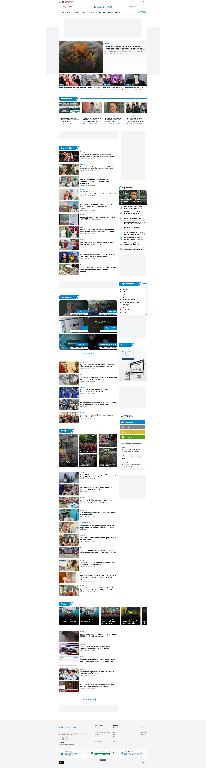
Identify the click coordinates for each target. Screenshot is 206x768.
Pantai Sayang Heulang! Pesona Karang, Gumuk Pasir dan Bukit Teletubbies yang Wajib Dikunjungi (98, 206)
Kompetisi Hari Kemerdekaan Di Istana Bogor (87, 451)
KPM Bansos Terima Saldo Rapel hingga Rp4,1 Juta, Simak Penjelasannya (96, 488)
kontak (97, 734)
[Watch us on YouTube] (68, 2)
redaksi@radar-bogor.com (66, 744)
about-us (98, 739)
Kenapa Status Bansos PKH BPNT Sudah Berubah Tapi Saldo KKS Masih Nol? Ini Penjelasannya (98, 660)
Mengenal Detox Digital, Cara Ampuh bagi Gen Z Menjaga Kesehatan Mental (134, 89)
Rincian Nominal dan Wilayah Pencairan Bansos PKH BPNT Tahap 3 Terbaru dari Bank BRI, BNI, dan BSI (98, 577)
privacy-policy (99, 730)
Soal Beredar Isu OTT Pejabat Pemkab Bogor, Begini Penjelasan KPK (131, 201)
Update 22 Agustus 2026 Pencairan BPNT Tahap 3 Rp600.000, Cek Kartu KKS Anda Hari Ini (98, 218)
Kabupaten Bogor (85, 522)
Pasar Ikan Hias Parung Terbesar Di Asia (68, 463)
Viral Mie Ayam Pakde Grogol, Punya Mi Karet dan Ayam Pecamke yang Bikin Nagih (98, 378)
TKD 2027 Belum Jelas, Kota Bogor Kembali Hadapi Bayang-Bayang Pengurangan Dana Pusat (136, 120)
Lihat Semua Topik (88, 353)
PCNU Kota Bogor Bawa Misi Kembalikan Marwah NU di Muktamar (98, 514)
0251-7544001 (62, 740)
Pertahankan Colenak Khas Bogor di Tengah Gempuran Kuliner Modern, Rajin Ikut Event (70, 89)
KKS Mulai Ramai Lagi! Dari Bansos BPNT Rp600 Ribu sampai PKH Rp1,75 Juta (97, 243)
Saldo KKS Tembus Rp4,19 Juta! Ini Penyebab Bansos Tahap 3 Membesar (96, 416)
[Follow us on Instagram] (66, 2)
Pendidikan (116, 739)
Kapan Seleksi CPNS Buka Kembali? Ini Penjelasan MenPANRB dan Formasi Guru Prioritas (98, 685)
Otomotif (82, 472)
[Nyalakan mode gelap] (146, 1)
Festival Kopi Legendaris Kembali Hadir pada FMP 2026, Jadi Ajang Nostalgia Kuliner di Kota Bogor (113, 89)
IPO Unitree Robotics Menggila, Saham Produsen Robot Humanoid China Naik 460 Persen (98, 403)
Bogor (69, 12)
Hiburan (83, 12)
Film (81, 252)
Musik (81, 227)
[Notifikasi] (143, 1)
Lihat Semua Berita (88, 699)
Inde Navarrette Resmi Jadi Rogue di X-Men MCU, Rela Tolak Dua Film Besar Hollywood (98, 256)
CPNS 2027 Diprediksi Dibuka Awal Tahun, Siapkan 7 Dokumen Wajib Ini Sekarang (95, 648)
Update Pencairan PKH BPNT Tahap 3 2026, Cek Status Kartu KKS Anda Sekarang (97, 564)
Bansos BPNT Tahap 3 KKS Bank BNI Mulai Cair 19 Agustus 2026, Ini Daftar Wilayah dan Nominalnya (134, 223)
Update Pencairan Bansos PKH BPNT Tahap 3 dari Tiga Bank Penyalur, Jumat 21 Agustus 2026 (98, 589)
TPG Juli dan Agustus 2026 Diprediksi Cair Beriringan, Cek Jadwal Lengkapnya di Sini (133, 213)
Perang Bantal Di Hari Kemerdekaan (86, 464)
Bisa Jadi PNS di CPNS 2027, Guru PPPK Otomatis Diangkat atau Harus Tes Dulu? (98, 391)
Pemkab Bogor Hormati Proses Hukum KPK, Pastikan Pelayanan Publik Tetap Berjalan (92, 120)
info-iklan (98, 737)
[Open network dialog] (140, 1)
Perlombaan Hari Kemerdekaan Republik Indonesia (107, 445)
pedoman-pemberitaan (102, 732)
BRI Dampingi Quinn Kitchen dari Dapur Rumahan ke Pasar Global (98, 539)
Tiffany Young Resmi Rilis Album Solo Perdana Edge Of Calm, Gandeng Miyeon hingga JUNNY (97, 231)
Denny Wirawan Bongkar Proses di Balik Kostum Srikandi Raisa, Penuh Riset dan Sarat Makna (97, 168)
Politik (115, 734)
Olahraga (83, 152)
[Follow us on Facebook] (60, 2)
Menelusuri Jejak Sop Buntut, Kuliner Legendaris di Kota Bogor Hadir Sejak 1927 (125, 47)
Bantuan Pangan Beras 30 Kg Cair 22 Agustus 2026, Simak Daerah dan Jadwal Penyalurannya (98, 551)
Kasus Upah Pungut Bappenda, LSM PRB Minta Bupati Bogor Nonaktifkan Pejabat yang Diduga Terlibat (97, 527)
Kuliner (82, 375)
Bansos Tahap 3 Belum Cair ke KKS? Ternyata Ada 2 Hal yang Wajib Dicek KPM (91, 89)
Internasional (92, 12)
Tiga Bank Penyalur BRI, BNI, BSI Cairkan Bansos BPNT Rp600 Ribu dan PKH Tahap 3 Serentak (97, 366)
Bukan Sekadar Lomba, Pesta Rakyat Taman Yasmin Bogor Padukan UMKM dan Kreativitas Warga (133, 219)
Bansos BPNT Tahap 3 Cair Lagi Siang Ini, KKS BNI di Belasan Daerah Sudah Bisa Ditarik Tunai (134, 239)
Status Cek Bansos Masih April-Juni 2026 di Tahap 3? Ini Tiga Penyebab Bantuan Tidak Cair (134, 234)
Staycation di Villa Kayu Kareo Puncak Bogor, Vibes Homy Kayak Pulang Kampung (97, 501)
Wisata (82, 202)
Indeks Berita (98, 741)
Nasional (109, 12)
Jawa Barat (101, 12)
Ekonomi (76, 12)
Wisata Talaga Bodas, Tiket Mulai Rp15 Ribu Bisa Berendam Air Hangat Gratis (70, 119)
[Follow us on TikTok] (71, 2)
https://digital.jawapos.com (131, 754)
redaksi (97, 728)
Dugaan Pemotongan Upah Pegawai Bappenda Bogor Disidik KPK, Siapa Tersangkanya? (113, 120)
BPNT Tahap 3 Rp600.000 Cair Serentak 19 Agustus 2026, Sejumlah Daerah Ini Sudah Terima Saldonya (134, 245)
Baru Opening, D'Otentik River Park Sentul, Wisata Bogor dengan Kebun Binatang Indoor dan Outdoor (98, 269)
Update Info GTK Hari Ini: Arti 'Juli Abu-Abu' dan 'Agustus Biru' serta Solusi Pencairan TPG (134, 249)
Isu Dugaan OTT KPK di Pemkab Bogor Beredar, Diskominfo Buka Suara (133, 208)
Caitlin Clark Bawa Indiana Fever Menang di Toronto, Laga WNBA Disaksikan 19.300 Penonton (98, 155)
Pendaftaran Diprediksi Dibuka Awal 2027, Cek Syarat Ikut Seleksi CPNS (97, 673)
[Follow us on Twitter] (63, 2)
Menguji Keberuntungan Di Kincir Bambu (107, 464)
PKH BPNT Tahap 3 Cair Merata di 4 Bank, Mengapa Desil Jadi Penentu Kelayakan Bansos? (98, 193)
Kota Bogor (83, 510)
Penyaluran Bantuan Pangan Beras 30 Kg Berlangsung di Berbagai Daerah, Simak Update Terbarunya (97, 181)
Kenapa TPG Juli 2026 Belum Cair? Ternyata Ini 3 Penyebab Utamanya (134, 228)
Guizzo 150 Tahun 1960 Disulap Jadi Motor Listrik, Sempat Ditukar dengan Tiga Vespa (98, 476)
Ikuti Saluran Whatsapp (102, 754)
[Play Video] (69, 612)
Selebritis (82, 164)
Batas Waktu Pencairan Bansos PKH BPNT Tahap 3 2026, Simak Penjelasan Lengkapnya (98, 635)
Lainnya (116, 12)
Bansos (63, 12)
